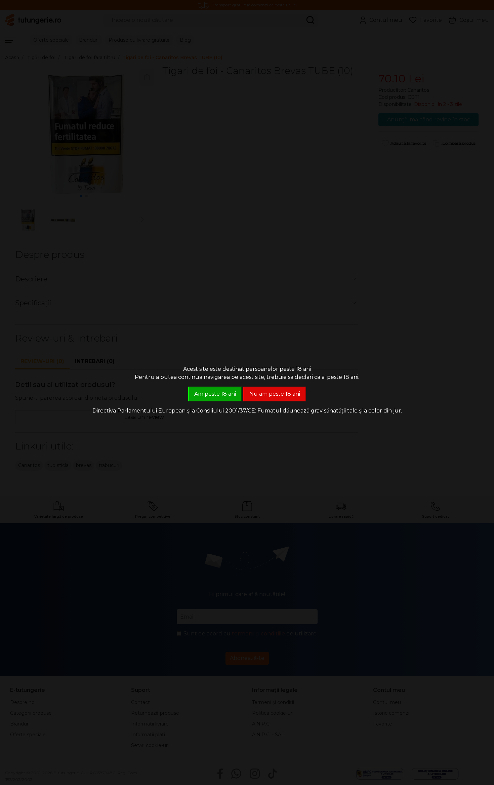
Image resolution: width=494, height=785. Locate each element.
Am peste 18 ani (215, 394)
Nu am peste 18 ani (274, 394)
